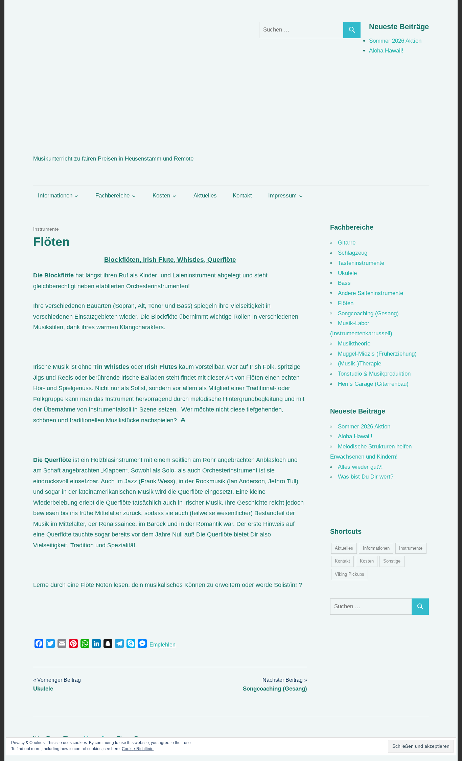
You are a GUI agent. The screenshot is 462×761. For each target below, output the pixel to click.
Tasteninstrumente (361, 263)
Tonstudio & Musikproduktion (374, 374)
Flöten (345, 303)
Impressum (282, 195)
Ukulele (347, 273)
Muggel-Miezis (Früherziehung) (377, 354)
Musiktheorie (354, 343)
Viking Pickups (349, 574)
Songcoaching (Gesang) (368, 313)
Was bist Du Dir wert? (365, 476)
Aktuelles (205, 195)
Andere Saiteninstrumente (370, 293)
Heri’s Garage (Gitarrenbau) (373, 384)
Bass (344, 283)
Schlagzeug (352, 253)
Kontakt (242, 195)
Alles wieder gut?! (360, 467)
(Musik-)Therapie (359, 363)
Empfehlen (162, 645)
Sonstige (391, 561)
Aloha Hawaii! (386, 50)
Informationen (55, 195)
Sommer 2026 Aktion (395, 41)
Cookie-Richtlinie (138, 748)
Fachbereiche (112, 195)
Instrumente (46, 229)
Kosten (161, 195)
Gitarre (346, 242)
